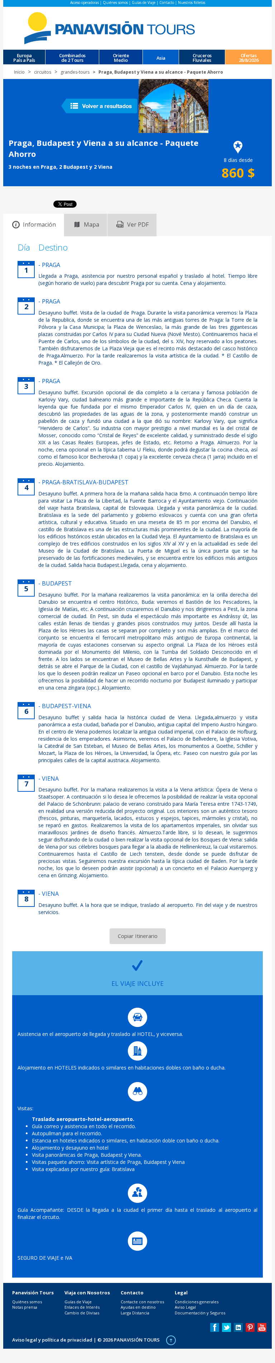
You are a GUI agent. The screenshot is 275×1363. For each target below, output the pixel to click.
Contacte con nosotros (142, 1301)
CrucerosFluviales (202, 57)
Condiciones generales (196, 1301)
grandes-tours (75, 72)
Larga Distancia (135, 1312)
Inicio (19, 72)
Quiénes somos (115, 2)
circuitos (42, 72)
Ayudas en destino (138, 1307)
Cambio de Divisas (81, 1312)
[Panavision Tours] (111, 27)
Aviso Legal (185, 1307)
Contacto (166, 2)
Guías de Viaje (143, 2)
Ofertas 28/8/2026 (249, 57)
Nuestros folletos (191, 2)
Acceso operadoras (84, 2)
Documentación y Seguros (200, 1312)
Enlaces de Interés (82, 1307)
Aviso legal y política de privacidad (52, 1340)
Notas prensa (24, 1307)
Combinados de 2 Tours (72, 57)
